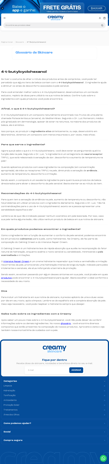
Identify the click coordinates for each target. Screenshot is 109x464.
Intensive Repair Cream (16, 261)
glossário (66, 323)
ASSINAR (76, 370)
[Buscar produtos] (102, 25)
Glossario (19, 42)
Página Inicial (7, 42)
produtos (6, 278)
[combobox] (54, 25)
